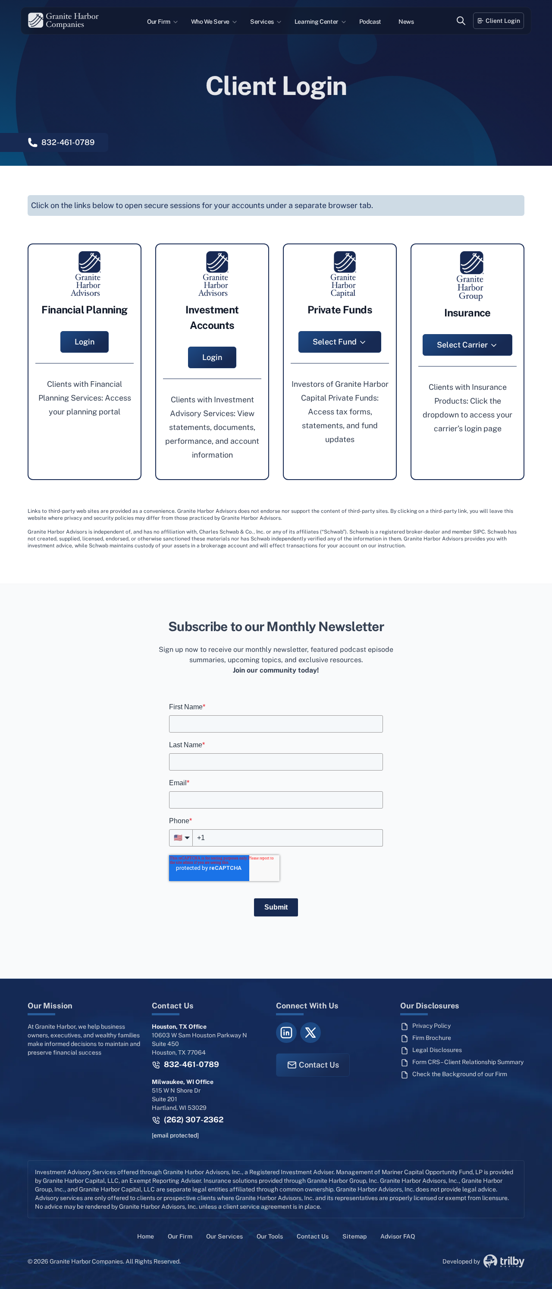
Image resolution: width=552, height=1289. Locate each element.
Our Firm (158, 21)
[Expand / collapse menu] (174, 22)
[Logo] (63, 20)
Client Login (503, 20)
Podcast (370, 21)
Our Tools (270, 1236)
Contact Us (319, 1064)
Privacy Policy (431, 1025)
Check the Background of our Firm (459, 1074)
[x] (310, 1032)
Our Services (224, 1236)
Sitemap (354, 1236)
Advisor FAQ (397, 1236)
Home (145, 1236)
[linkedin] (286, 1032)
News (406, 21)
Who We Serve (210, 21)
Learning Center (317, 21)
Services (262, 21)
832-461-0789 (190, 1064)
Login (84, 341)
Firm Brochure (431, 1037)
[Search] (461, 21)
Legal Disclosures (437, 1049)
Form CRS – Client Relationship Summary (468, 1061)
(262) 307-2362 (192, 1119)
